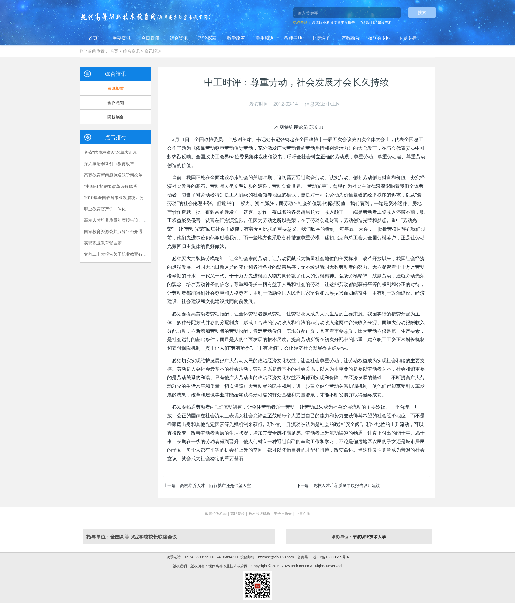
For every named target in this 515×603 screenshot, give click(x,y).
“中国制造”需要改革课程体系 (110, 186)
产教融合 (350, 38)
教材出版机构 (259, 513)
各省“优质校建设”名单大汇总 (110, 152)
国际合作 (322, 38)
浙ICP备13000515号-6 (330, 557)
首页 (93, 38)
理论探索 (207, 38)
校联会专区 (379, 38)
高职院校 (237, 513)
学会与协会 (283, 513)
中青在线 (303, 513)
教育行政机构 (216, 513)
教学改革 (236, 38)
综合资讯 (179, 38)
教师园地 (293, 38)
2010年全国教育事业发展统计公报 (116, 197)
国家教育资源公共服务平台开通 (113, 231)
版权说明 (180, 565)
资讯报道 (153, 51)
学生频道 (265, 38)
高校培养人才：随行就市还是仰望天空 (215, 485)
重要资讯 (122, 38)
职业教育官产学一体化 (105, 209)
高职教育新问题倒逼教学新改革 (113, 175)
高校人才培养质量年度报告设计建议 (346, 485)
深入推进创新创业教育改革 (109, 163)
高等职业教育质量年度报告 (333, 22)
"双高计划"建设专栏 (376, 22)
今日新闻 (150, 38)
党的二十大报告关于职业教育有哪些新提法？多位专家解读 (138, 254)
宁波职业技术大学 (369, 536)
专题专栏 (408, 38)
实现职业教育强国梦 (103, 243)
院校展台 (115, 117)
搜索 (422, 12)
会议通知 (115, 102)
